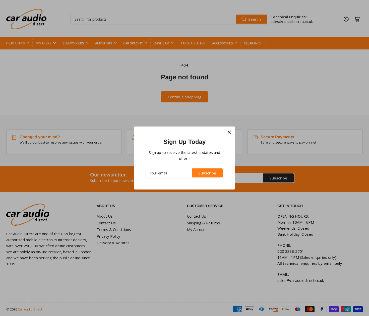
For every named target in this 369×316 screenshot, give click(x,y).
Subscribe (207, 172)
